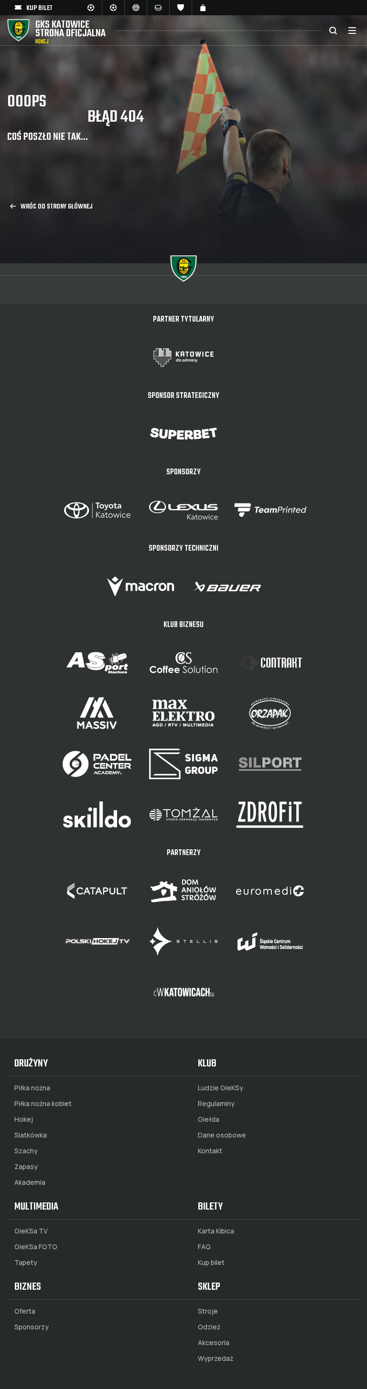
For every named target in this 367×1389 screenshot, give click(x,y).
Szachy (26, 1151)
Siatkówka (30, 1135)
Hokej (23, 1119)
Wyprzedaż (215, 1358)
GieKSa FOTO (35, 1247)
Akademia (29, 1182)
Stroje (208, 1311)
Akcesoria (213, 1342)
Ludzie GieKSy (220, 1088)
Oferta (24, 1311)
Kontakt (210, 1151)
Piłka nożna (32, 1088)
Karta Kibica (216, 1231)
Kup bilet (211, 1262)
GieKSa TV (31, 1231)
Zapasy (26, 1166)
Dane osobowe (222, 1135)
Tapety (25, 1262)
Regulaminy (216, 1103)
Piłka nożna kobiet (43, 1103)
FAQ (204, 1247)
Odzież (209, 1327)
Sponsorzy (31, 1327)
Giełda (208, 1119)
